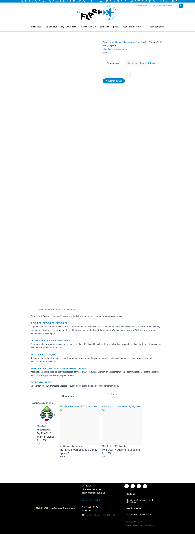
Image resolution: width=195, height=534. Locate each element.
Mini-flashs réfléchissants (123, 42)
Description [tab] (42, 309)
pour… (116, 26)
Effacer (151, 63)
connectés (104, 26)
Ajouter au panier (114, 81)
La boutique (51, 26)
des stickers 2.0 (88, 26)
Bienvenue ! (36, 26)
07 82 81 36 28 (91, 510)
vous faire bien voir (132, 26)
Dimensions (113, 63)
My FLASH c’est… (69, 26)
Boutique (130, 494)
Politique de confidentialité (138, 514)
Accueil (106, 42)
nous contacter (157, 26)
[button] (51, 27)
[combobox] (154, 12)
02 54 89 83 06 (91, 507)
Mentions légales (134, 508)
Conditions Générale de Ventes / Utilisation (141, 501)
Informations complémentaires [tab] (62, 309)
